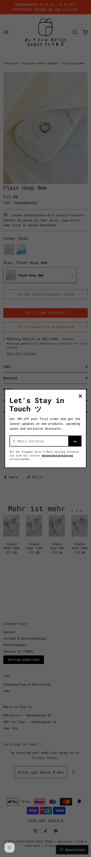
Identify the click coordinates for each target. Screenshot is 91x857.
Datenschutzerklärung (57, 455)
